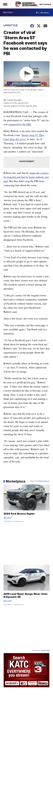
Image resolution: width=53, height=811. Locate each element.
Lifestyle (11, 25)
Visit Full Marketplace (39, 481)
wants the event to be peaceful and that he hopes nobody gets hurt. (26, 177)
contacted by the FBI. (19, 124)
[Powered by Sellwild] (45, 650)
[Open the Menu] (5, 4)
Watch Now (44, 4)
